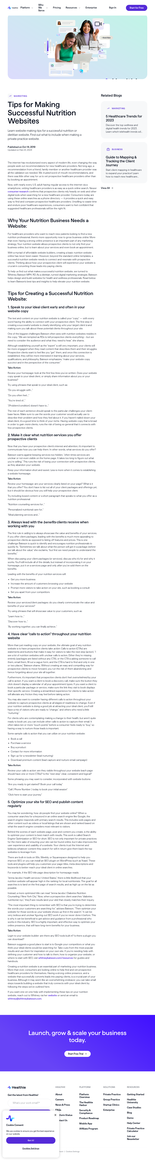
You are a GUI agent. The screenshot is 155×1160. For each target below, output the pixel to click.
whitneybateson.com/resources (55, 958)
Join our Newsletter (133, 1137)
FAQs (58, 1110)
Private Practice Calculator (135, 1129)
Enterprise (91, 7)
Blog (129, 1112)
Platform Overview (84, 1095)
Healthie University (132, 1101)
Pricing (57, 7)
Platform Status (63, 1115)
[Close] (55, 1115)
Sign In (112, 7)
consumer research (18, 191)
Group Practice (111, 1099)
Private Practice (112, 1094)
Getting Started (135, 1094)
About (58, 1094)
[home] (13, 7)
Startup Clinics (111, 1105)
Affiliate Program (88, 1128)
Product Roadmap (89, 1118)
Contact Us (61, 1120)
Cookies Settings (72, 1151)
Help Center (133, 1123)
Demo (130, 1118)
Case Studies (134, 1107)
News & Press (62, 1105)
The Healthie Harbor (86, 1103)
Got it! (31, 1140)
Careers (59, 1099)
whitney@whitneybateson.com (24, 998)
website (52, 995)
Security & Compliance (85, 1111)
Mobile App (85, 1123)
